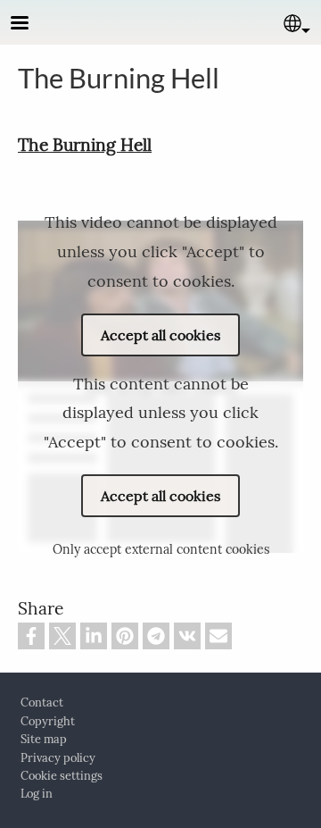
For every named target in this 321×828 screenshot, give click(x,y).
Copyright (48, 721)
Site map (44, 739)
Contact (42, 702)
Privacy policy (58, 757)
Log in (37, 793)
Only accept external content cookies (161, 549)
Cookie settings (62, 775)
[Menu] (30, 24)
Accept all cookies (160, 335)
